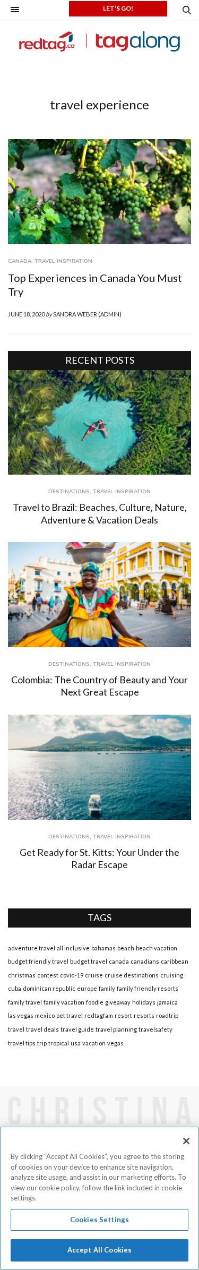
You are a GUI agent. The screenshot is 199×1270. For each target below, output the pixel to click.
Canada (19, 261)
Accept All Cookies (99, 1250)
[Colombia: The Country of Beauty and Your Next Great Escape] (99, 594)
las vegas (20, 1015)
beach (125, 948)
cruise (94, 975)
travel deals (42, 1029)
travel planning (116, 1029)
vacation (94, 1043)
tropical (58, 1043)
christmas (22, 975)
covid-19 (71, 975)
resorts (144, 1015)
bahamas (103, 948)
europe (87, 988)
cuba (14, 988)
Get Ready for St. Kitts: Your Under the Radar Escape (99, 858)
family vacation (64, 1002)
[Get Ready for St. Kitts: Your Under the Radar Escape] (99, 767)
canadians (145, 961)
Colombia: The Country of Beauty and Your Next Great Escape (99, 686)
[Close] (186, 1141)
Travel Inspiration (63, 261)
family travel (25, 1002)
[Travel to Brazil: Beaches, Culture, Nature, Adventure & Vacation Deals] (99, 422)
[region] (99, 1198)
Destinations (69, 491)
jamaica (167, 1002)
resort (123, 1015)
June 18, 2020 (26, 314)
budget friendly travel (38, 961)
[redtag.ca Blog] (99, 41)
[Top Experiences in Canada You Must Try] (99, 191)
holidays (143, 1002)
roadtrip (167, 1015)
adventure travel (31, 948)
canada (119, 961)
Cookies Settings (99, 1219)
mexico (45, 1015)
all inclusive (73, 948)
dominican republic (49, 988)
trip (42, 1043)
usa (76, 1043)
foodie (94, 1002)
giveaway (118, 1002)
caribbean (174, 961)
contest (47, 975)
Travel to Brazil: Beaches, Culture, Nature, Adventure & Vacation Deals (100, 513)
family (107, 988)
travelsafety (155, 1029)
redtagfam (98, 1015)
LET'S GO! (118, 8)
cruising (171, 975)
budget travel (88, 961)
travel (16, 1029)
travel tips (22, 1043)
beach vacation (156, 948)
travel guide (77, 1029)
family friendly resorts (147, 988)
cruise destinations (132, 975)
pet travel (69, 1015)
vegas (115, 1043)
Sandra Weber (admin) (87, 314)
